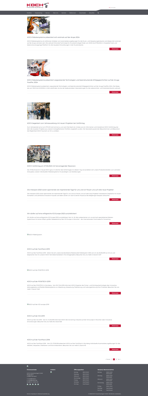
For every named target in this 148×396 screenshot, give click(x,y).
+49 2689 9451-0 (32, 378)
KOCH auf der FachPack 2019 (38, 249)
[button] (98, 13)
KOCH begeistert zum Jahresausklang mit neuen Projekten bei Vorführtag (56, 123)
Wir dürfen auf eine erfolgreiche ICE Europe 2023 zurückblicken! (52, 214)
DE (109, 7)
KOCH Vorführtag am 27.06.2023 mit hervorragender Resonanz (51, 166)
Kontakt (113, 7)
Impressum (34, 393)
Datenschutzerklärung (43, 393)
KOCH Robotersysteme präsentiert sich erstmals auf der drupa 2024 (53, 37)
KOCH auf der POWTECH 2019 (38, 281)
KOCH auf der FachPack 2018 (38, 340)
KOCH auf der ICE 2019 (36, 316)
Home (28, 393)
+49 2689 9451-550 (32, 380)
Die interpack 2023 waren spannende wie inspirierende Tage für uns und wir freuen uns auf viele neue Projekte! (70, 190)
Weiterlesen (115, 49)
